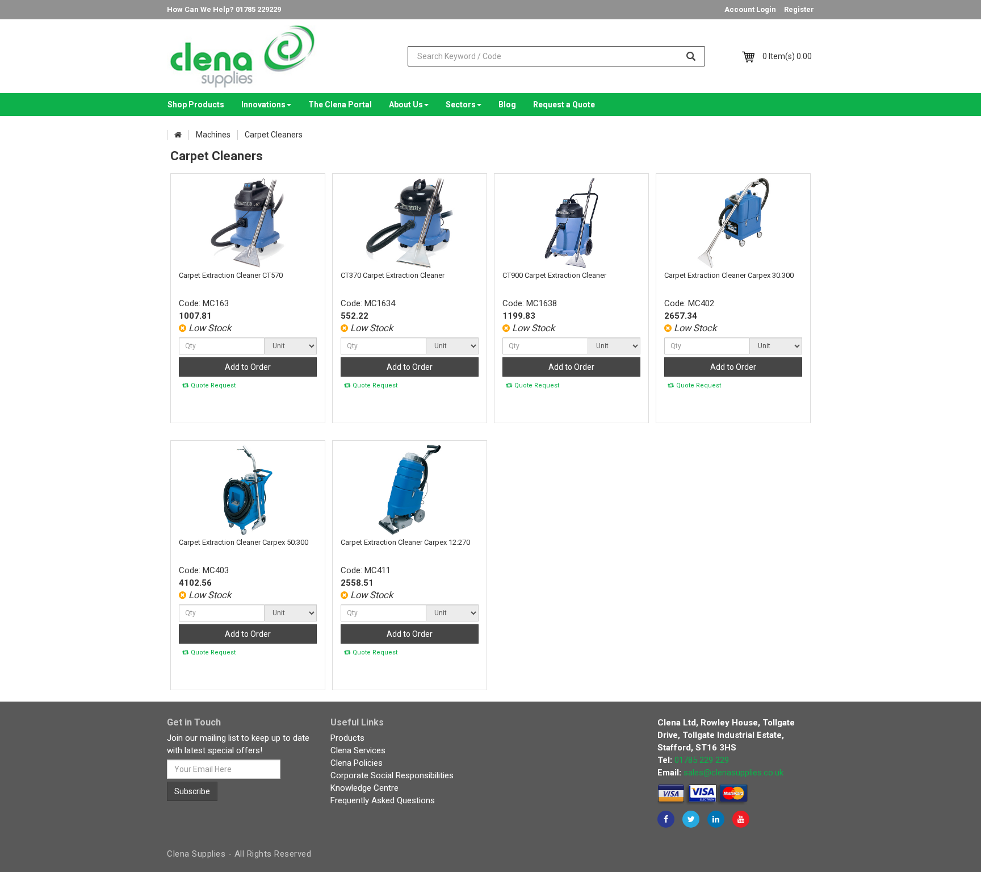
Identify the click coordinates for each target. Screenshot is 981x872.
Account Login (750, 9)
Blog (507, 104)
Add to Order (248, 367)
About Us (406, 104)
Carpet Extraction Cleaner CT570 (231, 275)
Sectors (461, 104)
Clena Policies (356, 763)
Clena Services (357, 750)
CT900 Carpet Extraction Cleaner (554, 275)
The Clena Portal (340, 104)
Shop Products (195, 104)
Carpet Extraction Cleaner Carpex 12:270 (405, 542)
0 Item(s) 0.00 (787, 56)
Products (347, 738)
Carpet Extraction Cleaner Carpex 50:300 (243, 542)
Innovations (263, 104)
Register (799, 9)
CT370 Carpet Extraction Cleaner (393, 275)
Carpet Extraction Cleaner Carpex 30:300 (729, 275)
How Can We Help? (224, 9)
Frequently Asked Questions (382, 800)
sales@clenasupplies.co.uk (733, 772)
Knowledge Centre (364, 788)
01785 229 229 (701, 760)
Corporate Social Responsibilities (392, 775)
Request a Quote (564, 104)
